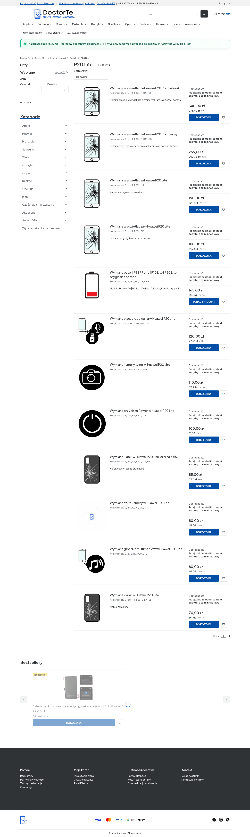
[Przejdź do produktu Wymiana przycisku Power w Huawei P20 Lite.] (92, 423)
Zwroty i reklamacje (31, 783)
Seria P (73, 58)
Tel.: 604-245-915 (106, 3)
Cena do (52, 84)
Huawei (62, 58)
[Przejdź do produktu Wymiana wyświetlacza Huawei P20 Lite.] (92, 193)
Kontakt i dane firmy (192, 779)
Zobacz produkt (204, 301)
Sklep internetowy (123, 833)
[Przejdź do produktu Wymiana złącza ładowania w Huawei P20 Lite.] (92, 331)
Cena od (25, 84)
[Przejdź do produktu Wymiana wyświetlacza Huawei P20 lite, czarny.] (92, 147)
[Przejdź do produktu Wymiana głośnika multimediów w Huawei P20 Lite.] (92, 562)
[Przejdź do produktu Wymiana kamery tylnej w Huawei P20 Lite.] (92, 377)
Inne (52, 58)
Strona (216, 636)
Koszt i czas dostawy (139, 779)
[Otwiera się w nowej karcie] (228, 820)
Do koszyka (204, 117)
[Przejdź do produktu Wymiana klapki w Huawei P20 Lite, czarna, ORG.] (92, 470)
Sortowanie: (81, 70)
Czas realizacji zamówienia (142, 783)
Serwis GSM (40, 58)
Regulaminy (26, 775)
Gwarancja (26, 787)
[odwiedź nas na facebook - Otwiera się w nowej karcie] (214, 820)
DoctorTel (25, 58)
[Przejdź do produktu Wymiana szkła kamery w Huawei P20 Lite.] (92, 516)
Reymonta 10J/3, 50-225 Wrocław (37, 3)
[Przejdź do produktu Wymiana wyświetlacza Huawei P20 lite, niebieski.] (92, 101)
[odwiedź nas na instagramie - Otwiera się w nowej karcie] (221, 820)
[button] (204, 14)
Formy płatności (137, 775)
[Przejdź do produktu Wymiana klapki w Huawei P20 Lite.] (92, 608)
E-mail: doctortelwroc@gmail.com (77, 3)
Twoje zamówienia (84, 775)
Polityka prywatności (32, 779)
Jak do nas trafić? (190, 775)
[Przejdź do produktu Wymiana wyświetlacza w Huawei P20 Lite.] (92, 239)
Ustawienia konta (83, 779)
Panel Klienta (81, 783)
